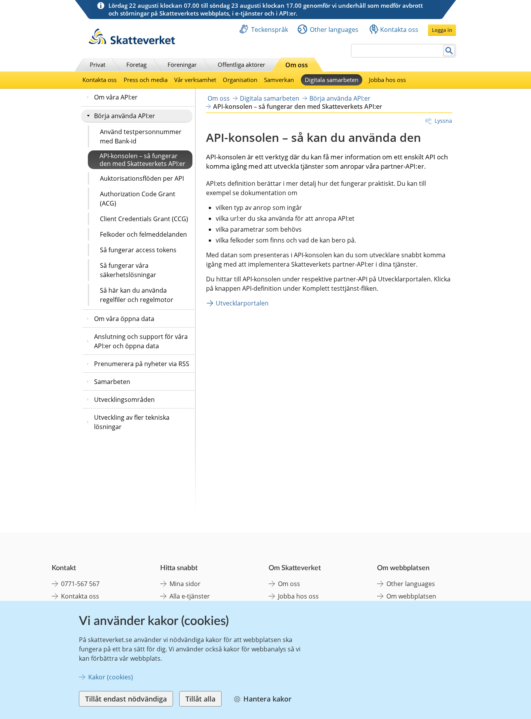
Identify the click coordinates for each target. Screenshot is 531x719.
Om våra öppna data (124, 318)
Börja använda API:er (124, 116)
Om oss (296, 65)
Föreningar (182, 64)
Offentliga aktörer (241, 64)
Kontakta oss (399, 29)
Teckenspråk (269, 29)
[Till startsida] (132, 42)
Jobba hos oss (387, 80)
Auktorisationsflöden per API (142, 178)
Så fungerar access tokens (138, 250)
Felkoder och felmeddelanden (143, 234)
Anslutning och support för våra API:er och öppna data (141, 341)
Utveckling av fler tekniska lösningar (131, 422)
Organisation (240, 80)
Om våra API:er (116, 97)
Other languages (334, 29)
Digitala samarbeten (331, 80)
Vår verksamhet (195, 80)
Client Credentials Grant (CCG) (144, 219)
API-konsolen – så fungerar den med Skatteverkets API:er (142, 160)
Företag (136, 64)
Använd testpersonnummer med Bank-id (141, 136)
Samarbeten (112, 381)
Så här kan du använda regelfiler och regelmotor (136, 295)
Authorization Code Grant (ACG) (137, 199)
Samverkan (279, 80)
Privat (97, 64)
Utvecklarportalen (242, 303)
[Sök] (449, 50)
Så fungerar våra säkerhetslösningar (128, 270)
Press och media (146, 80)
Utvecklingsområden (124, 399)
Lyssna (443, 120)
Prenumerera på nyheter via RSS (141, 364)
